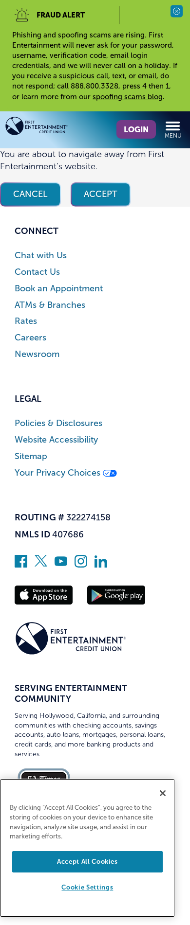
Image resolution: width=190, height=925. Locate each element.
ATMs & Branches (50, 305)
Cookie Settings (87, 887)
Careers (30, 337)
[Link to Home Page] (50, 127)
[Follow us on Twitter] (41, 564)
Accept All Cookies (87, 861)
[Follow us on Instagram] (81, 564)
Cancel (30, 194)
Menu (173, 135)
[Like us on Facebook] (21, 564)
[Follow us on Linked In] (101, 564)
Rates (26, 321)
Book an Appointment (59, 288)
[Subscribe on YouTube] (61, 564)
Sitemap (31, 456)
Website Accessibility (56, 440)
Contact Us (37, 272)
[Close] (162, 793)
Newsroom (37, 354)
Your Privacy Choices (59, 473)
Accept (100, 194)
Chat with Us (41, 255)
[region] (87, 848)
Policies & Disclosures (58, 423)
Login (136, 129)
